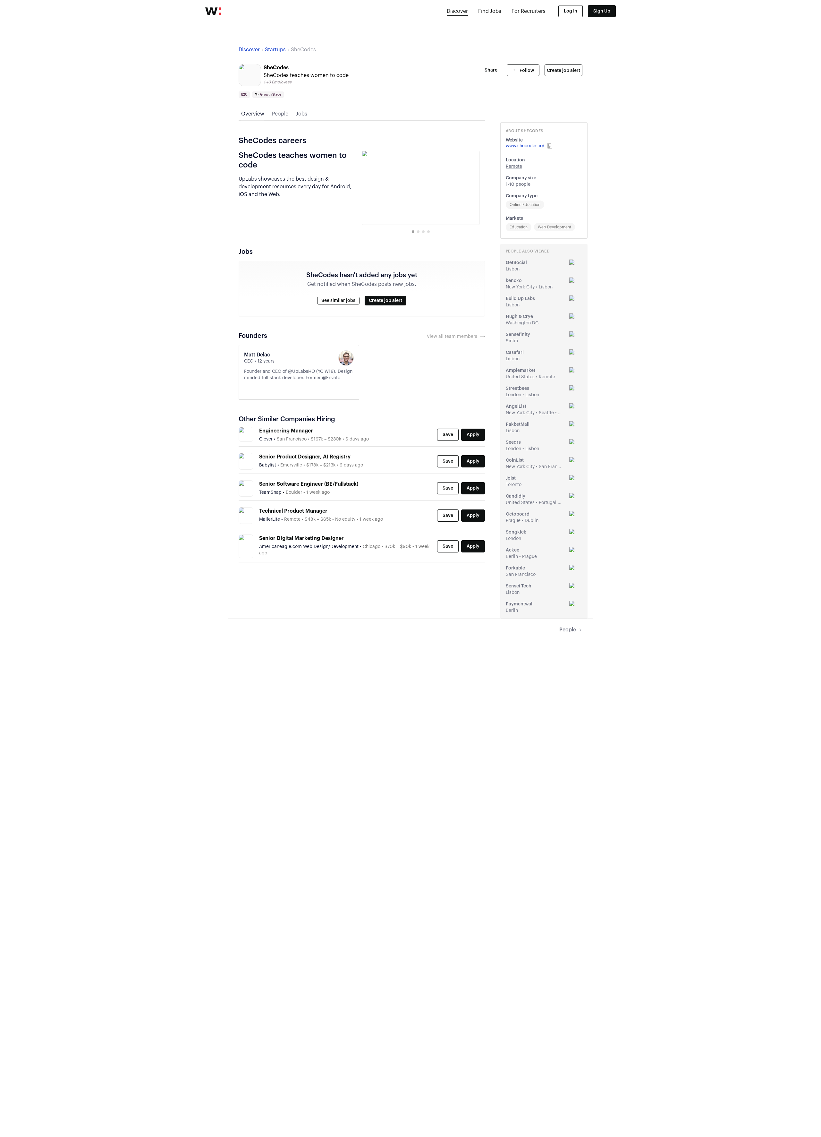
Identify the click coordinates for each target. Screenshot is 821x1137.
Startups (275, 49)
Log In (570, 11)
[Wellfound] (213, 11)
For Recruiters (529, 11)
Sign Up (601, 11)
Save (448, 434)
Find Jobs (489, 11)
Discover (457, 11)
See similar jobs (338, 300)
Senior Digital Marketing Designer (301, 538)
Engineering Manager (286, 430)
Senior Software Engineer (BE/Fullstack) (308, 484)
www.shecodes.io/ (525, 146)
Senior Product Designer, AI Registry (305, 456)
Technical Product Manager (293, 511)
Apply (473, 434)
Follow (526, 70)
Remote (514, 166)
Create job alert (563, 70)
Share (491, 70)
